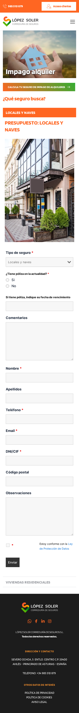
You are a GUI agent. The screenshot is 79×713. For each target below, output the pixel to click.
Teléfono (14, 410)
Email (11, 431)
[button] (72, 21)
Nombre (14, 368)
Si (13, 280)
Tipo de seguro (19, 253)
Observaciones (18, 493)
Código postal (17, 472)
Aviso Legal (39, 702)
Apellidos (13, 389)
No (14, 286)
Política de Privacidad (39, 693)
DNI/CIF (13, 451)
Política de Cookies (39, 697)
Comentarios (16, 318)
